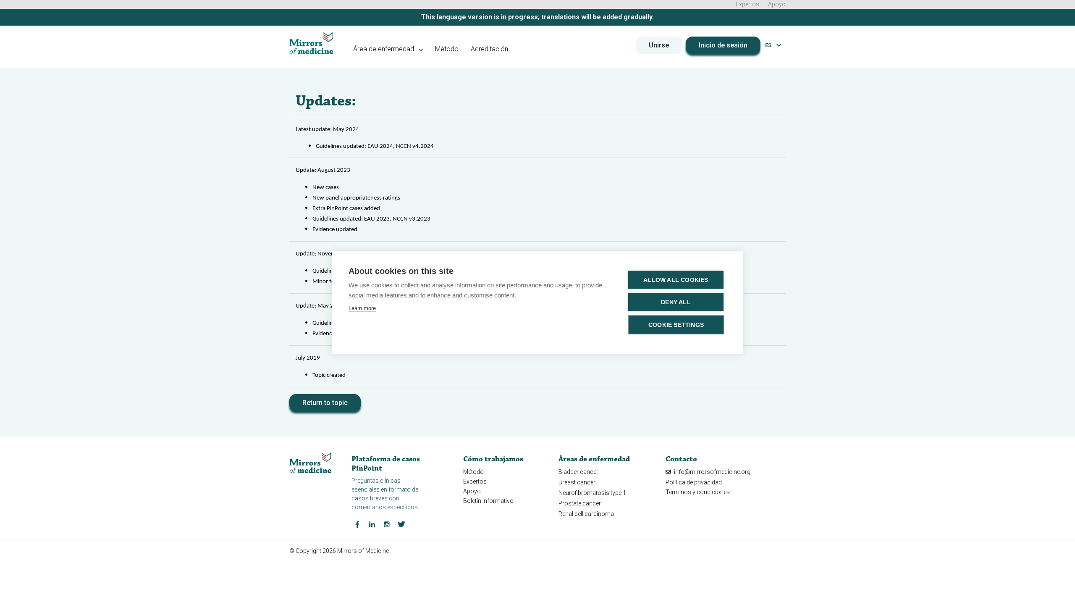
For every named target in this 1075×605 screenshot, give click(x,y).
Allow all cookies (675, 280)
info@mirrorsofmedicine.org (711, 471)
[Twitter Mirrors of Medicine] (401, 524)
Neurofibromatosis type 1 (592, 492)
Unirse (659, 45)
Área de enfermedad (384, 49)
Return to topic (325, 403)
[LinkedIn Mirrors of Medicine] (372, 524)
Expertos (747, 4)
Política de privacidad (694, 482)
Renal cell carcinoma (586, 513)
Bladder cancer (578, 471)
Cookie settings (676, 325)
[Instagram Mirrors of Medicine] (387, 524)
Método (447, 49)
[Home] (311, 43)
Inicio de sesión (723, 45)
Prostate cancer (579, 503)
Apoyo (777, 4)
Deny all (676, 302)
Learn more (362, 308)
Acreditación (489, 49)
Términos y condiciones (698, 492)
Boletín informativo (488, 500)
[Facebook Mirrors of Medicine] (357, 524)
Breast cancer (576, 482)
